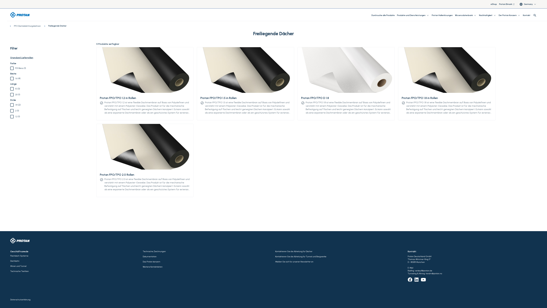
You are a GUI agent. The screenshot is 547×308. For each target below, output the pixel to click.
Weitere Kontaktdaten (153, 267)
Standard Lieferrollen (21, 57)
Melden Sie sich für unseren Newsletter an (294, 262)
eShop (494, 4)
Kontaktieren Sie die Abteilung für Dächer (293, 251)
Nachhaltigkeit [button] (487, 15)
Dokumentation (150, 256)
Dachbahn (14, 261)
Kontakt (526, 15)
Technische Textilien (19, 271)
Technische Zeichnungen (154, 251)
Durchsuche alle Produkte (383, 15)
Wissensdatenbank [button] (466, 15)
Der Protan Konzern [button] (510, 15)
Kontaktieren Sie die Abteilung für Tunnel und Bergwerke (300, 256)
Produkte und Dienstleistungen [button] (413, 15)
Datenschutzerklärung (20, 299)
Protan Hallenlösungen (442, 15)
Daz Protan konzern (151, 262)
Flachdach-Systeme (19, 256)
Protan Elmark (507, 4)
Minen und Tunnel (18, 266)
